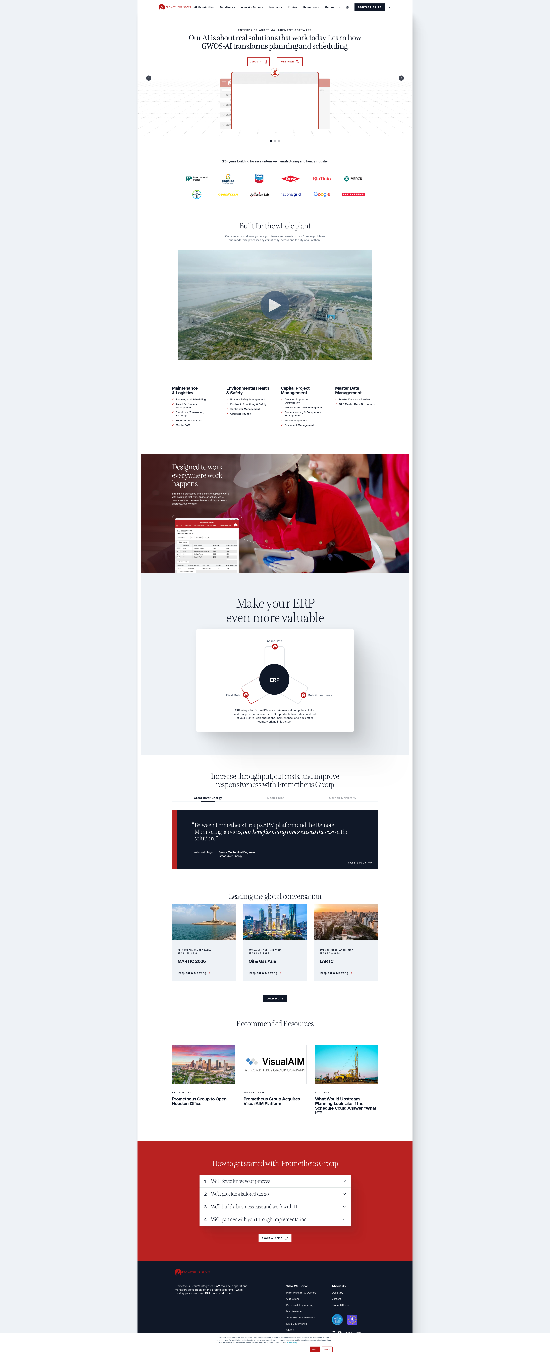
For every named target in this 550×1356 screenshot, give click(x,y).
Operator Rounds (240, 413)
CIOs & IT (292, 1330)
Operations (292, 1299)
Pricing (293, 7)
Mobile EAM (183, 425)
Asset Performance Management (187, 406)
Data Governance (296, 1323)
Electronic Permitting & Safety (248, 404)
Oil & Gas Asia (262, 961)
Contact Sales (370, 7)
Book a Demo (272, 1238)
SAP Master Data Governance (357, 404)
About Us (339, 1286)
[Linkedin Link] (333, 1332)
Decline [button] (327, 1349)
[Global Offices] (347, 7)
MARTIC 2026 (192, 961)
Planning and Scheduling (191, 399)
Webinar (287, 61)
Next (401, 78)
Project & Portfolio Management (304, 407)
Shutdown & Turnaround (300, 1317)
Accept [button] (315, 1349)
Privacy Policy (291, 1342)
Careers (336, 1299)
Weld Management (296, 420)
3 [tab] (279, 141)
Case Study (357, 862)
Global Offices (340, 1305)
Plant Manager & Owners (301, 1292)
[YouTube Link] (339, 1332)
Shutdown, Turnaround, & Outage (190, 414)
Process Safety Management (247, 399)
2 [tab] (275, 141)
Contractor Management (245, 409)
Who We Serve (297, 1286)
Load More (275, 998)
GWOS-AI (256, 61)
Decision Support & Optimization (296, 401)
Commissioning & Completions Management (303, 414)
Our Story (337, 1292)
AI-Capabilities (204, 7)
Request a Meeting (192, 973)
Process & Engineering (299, 1305)
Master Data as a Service (354, 399)
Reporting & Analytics (189, 420)
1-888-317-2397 (352, 1332)
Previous (148, 78)
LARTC (326, 961)
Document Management (299, 425)
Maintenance (294, 1311)
